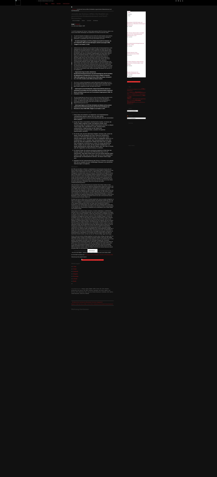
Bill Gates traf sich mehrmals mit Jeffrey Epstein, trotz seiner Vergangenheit (87, 302)
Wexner (128, 103)
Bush (140, 89)
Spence (111, 291)
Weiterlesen (92, 250)
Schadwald (104, 291)
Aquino (87, 288)
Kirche (139, 95)
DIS (78, 290)
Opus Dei (90, 291)
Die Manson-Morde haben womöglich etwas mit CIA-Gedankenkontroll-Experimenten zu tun (135, 34)
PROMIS (133, 100)
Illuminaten (96, 290)
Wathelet (87, 293)
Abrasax (83, 288)
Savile (136, 102)
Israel (130, 95)
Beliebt (130, 14)
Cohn (103, 288)
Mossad (135, 98)
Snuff (108, 291)
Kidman (132, 95)
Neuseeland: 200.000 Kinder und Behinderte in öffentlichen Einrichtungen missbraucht (136, 24)
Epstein (138, 92)
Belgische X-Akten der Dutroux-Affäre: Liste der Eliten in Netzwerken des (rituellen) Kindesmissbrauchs (92, 304)
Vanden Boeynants (75, 293)
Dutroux (74, 9)
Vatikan (144, 102)
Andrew (128, 89)
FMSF (87, 290)
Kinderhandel (135, 95)
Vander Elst (82, 293)
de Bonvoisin (74, 290)
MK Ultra (73, 291)
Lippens (106, 290)
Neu (129, 12)
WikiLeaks (131, 103)
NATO (77, 291)
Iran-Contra (101, 290)
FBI (84, 290)
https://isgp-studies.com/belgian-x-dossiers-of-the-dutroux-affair (99, 254)
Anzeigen (77, 24)
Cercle (97, 288)
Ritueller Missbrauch (96, 291)
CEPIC (94, 288)
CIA (100, 288)
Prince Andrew (130, 100)
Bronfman (138, 89)
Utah (142, 102)
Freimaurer (90, 290)
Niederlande (81, 291)
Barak (133, 89)
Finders (143, 92)
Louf (109, 290)
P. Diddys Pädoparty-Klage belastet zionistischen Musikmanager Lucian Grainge (135, 63)
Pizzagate (141, 98)
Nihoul (85, 291)
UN (139, 102)
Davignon (107, 288)
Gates (133, 94)
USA (140, 102)
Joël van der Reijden (76, 20)
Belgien (90, 288)
